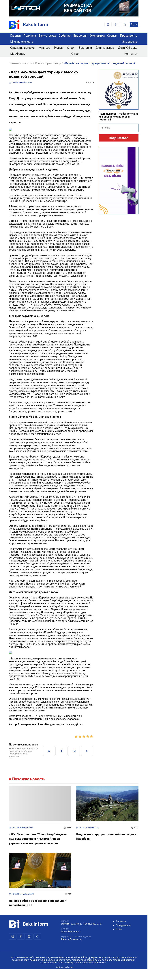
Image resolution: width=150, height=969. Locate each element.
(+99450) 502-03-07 (93, 923)
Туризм (58, 47)
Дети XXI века (127, 47)
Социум (112, 35)
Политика (29, 35)
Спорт (71, 47)
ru (132, 25)
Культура (44, 47)
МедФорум (17, 53)
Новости (27, 63)
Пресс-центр (128, 35)
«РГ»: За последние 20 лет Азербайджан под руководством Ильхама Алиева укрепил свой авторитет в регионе (38, 839)
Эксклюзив (129, 41)
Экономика (97, 35)
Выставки (85, 47)
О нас (74, 53)
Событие (65, 35)
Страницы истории (22, 47)
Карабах (52, 110)
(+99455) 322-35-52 (71, 923)
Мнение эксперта (21, 41)
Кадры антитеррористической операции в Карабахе (106, 837)
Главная (15, 35)
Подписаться (118, 138)
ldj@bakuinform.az (71, 931)
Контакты (130, 53)
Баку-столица (47, 35)
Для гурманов (104, 47)
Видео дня (80, 35)
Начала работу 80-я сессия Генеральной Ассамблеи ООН (37, 903)
